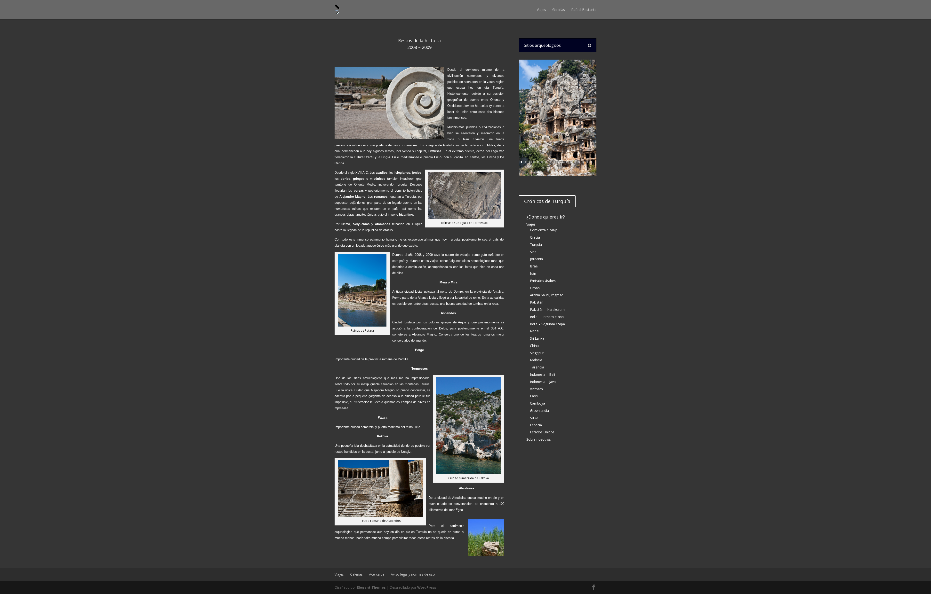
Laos (534, 396)
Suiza (534, 417)
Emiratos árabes (543, 280)
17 (587, 162)
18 (591, 162)
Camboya (537, 403)
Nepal (534, 331)
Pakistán (536, 302)
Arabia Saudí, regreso (546, 295)
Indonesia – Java (543, 381)
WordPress (426, 587)
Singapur (537, 353)
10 (558, 162)
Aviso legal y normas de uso (413, 574)
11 (562, 162)
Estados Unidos (542, 432)
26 (572, 168)
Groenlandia (539, 410)
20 (547, 168)
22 (555, 168)
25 (568, 168)
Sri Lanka (537, 338)
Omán (535, 288)
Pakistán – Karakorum (547, 309)
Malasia (536, 360)
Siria (533, 252)
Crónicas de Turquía (547, 201)
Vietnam (536, 389)
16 (583, 162)
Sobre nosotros (538, 439)
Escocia (536, 425)
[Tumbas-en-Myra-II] (557, 174)
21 (551, 168)
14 (575, 162)
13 (571, 162)
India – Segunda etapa (547, 324)
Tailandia (537, 367)
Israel (534, 266)
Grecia (535, 237)
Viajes (541, 9)
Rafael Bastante (583, 9)
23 (560, 168)
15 (579, 162)
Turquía (536, 244)
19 (543, 168)
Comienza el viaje (544, 230)
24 (564, 168)
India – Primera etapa (547, 316)
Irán (533, 273)
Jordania (536, 259)
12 (567, 162)
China (534, 345)
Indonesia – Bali (542, 374)
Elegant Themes (371, 587)
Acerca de (377, 574)
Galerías (558, 9)
